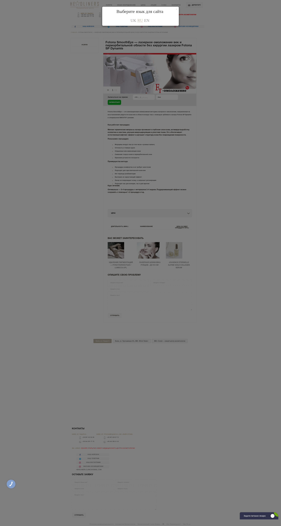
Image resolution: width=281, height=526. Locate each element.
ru (140, 20)
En (146, 21)
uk (133, 21)
